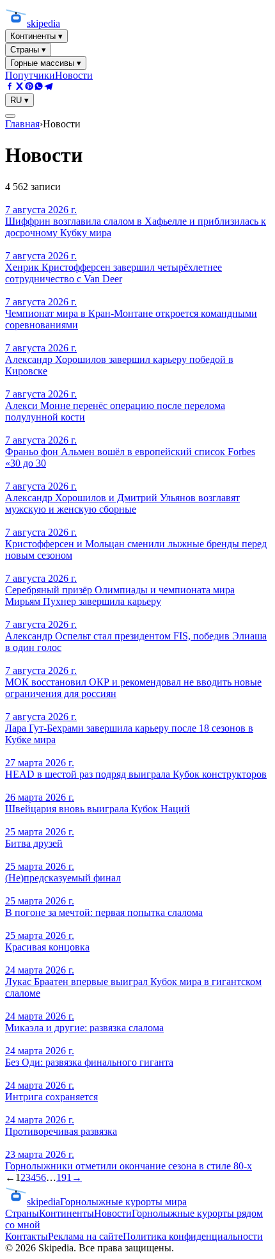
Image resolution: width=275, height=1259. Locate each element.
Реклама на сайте (85, 1236)
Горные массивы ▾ (45, 63)
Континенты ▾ (36, 36)
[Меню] (10, 116)
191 (64, 1177)
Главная (22, 123)
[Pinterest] (29, 87)
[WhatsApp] (38, 87)
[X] (19, 87)
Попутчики (30, 75)
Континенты (66, 1213)
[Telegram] (48, 87)
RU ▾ (19, 100)
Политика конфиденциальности (193, 1236)
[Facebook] (10, 87)
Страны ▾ (28, 49)
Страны (22, 1213)
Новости (74, 75)
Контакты (26, 1236)
